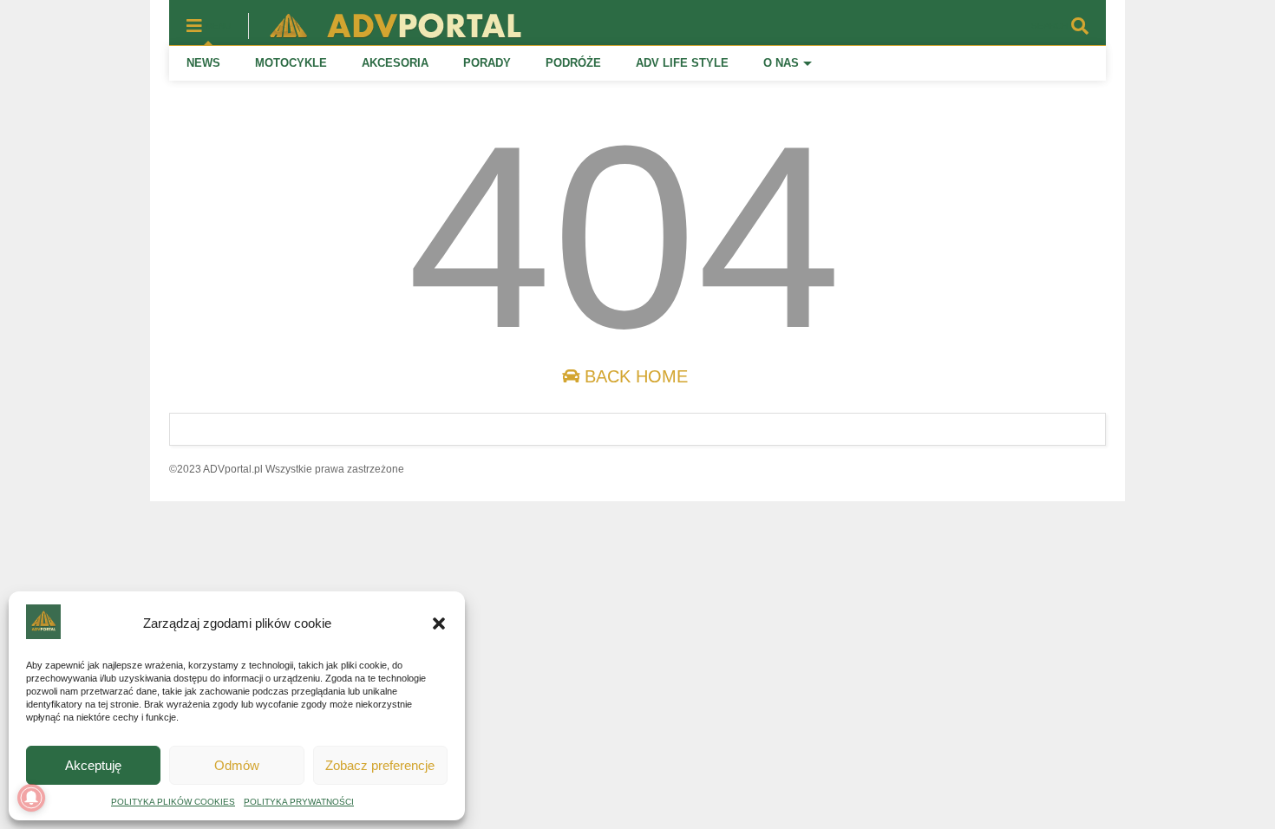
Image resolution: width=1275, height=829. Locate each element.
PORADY (487, 62)
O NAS (781, 62)
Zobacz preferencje (380, 765)
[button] (439, 623)
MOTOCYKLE (291, 62)
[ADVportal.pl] (387, 31)
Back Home (633, 376)
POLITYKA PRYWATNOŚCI (299, 801)
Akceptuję (93, 765)
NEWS (203, 62)
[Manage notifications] (31, 798)
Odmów (236, 765)
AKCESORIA (395, 62)
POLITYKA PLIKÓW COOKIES (173, 801)
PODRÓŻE (573, 62)
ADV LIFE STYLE (682, 62)
